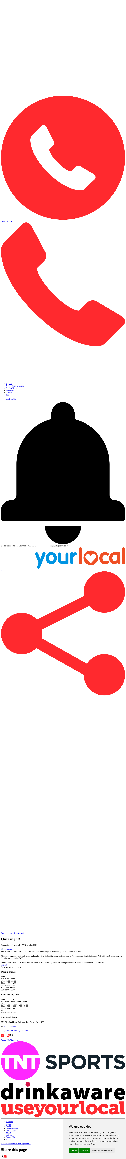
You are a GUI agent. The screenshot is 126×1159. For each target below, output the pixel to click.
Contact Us (5, 1040)
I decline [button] (84, 1150)
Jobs (7, 395)
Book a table (11, 399)
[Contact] (63, 94)
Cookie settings (12, 1128)
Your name (23, 546)
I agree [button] (74, 1150)
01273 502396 (10, 1026)
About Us (10, 390)
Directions (14, 1040)
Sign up (9, 384)
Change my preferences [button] (102, 1150)
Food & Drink (11, 388)
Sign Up (55, 546)
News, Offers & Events (15, 386)
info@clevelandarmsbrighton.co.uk (14, 1030)
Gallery (9, 392)
